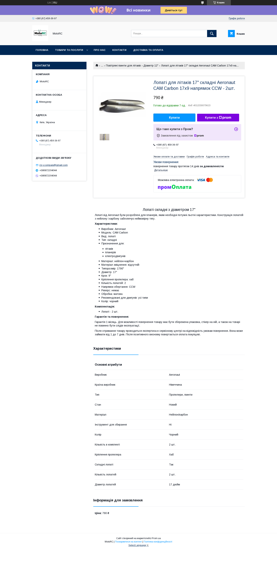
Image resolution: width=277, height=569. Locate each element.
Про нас (100, 50)
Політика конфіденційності (158, 541)
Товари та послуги (69, 50)
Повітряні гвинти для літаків (123, 65)
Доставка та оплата (148, 50)
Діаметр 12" (150, 65)
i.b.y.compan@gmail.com (53, 165)
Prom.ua (156, 538)
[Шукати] (212, 33)
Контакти (119, 50)
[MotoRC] (40, 40)
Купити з (211, 117)
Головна (42, 50)
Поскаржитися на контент (128, 541)
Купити (174, 117)
